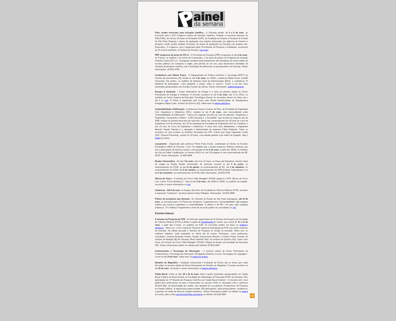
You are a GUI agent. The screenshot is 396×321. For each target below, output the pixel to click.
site (166, 100)
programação (207, 222)
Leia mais (204, 50)
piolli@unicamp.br (236, 87)
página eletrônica (222, 103)
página (245, 291)
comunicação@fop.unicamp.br (189, 294)
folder (158, 138)
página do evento (200, 257)
